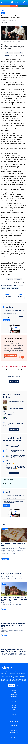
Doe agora (13, 5)
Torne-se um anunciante (14, 735)
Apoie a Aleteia (14, 728)
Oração (22, 5)
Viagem (4, 583)
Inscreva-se (14, 707)
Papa (8, 288)
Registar (5, 5)
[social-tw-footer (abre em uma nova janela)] (15, 721)
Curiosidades (5, 529)
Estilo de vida (14, 694)
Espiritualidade (14, 696)
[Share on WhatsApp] (23, 55)
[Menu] (5, 2)
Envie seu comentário (14, 381)
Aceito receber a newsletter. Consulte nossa (13, 317)
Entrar (18, 685)
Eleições (4, 635)
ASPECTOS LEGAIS (14, 732)
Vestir (14, 709)
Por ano (14, 716)
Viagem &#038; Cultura (14, 698)
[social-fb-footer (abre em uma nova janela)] (12, 721)
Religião (2, 10)
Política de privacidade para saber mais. (13, 317)
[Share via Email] (21, 55)
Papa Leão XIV (5, 559)
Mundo (4, 609)
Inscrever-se (6, 320)
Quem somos (14, 730)
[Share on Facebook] (14, 55)
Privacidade (14, 739)
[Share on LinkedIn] (16, 55)
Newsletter (14, 703)
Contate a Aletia (14, 737)
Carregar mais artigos (14, 429)
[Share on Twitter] (19, 55)
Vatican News (16, 20)
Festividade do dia (10, 484)
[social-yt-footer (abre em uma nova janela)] (10, 721)
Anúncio (14, 711)
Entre (20, 376)
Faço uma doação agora (9, 355)
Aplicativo (14, 705)
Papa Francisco (15, 288)
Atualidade (14, 692)
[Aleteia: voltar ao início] (14, 2)
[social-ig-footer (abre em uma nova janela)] (17, 721)
